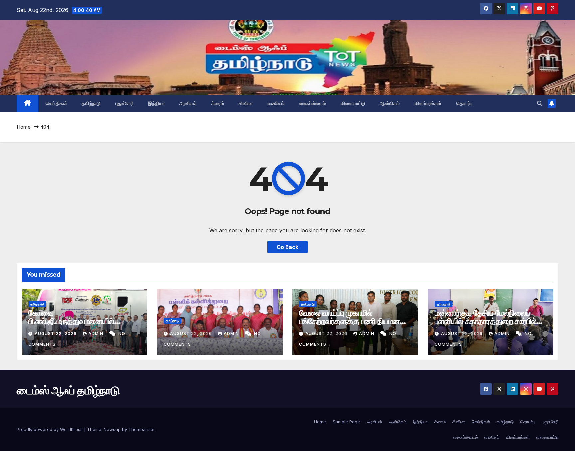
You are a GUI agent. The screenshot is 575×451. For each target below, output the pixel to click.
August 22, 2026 (56, 333)
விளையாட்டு (353, 103)
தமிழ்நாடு (91, 103)
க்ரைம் (217, 103)
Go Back (287, 247)
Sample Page (346, 421)
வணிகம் (276, 103)
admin (96, 333)
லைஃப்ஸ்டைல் (312, 103)
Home (24, 127)
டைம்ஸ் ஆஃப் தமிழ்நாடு (68, 390)
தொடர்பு (464, 103)
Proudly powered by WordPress (50, 429)
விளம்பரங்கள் (428, 103)
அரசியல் (188, 103)
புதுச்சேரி (124, 103)
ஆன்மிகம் (390, 103)
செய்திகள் (56, 103)
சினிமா (246, 103)
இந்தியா (156, 103)
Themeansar (141, 429)
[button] (539, 103)
